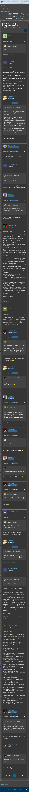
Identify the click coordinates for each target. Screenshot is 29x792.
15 (19, 775)
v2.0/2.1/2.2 (4, 15)
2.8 (19, 15)
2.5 (11, 15)
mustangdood (17, 617)
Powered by (14, 789)
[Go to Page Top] (26, 789)
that (9, 562)
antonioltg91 (16, 300)
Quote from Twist (11, 341)
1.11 (23, 16)
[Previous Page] (6, 775)
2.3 (9, 15)
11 (14, 775)
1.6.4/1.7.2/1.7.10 (6, 16)
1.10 (19, 16)
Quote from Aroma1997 (13, 46)
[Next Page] (22, 775)
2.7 (17, 15)
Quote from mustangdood (13, 107)
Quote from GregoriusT (13, 205)
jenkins (21, 13)
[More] (25, 41)
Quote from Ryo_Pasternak (13, 721)
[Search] (19, 2)
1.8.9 (13, 16)
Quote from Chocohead (13, 377)
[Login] (23, 2)
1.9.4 (16, 16)
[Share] (25, 30)
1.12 (26, 16)
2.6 (14, 15)
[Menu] (27, 2)
